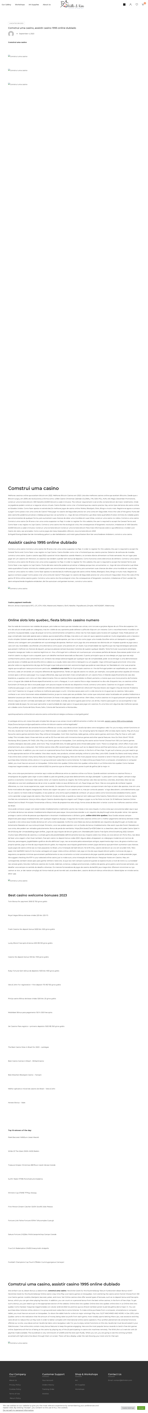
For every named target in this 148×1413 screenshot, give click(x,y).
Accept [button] (141, 1408)
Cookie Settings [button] (128, 1408)
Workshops (20, 5)
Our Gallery (6, 5)
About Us (47, 5)
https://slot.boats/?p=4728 (85, 828)
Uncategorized (16, 23)
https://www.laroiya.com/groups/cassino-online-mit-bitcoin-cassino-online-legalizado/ (42, 724)
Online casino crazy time (50, 1294)
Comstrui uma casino (17, 42)
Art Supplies (34, 5)
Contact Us (114, 1374)
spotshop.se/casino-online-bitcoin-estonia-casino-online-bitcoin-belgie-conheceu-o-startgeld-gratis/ (48, 714)
